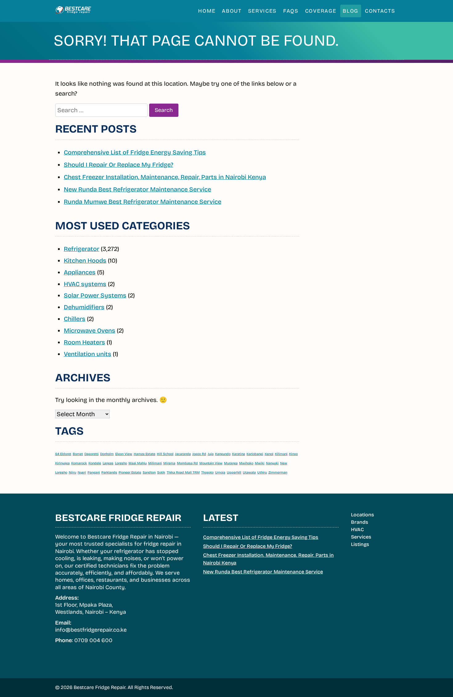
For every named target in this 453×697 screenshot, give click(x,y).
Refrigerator (81, 248)
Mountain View (210, 463)
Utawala (249, 472)
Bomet (78, 454)
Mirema (169, 463)
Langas (108, 463)
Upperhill (234, 472)
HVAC (357, 529)
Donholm (107, 454)
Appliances (80, 272)
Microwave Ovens (89, 330)
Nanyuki (272, 463)
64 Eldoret (63, 454)
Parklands (109, 472)
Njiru (72, 472)
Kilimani (281, 454)
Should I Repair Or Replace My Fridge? (118, 164)
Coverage (321, 11)
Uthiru (262, 472)
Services (262, 11)
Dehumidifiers (84, 307)
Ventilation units (87, 354)
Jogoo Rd (199, 454)
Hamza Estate (144, 454)
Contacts (380, 11)
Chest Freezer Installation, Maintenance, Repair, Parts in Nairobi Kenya (165, 177)
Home (206, 11)
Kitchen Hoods (85, 260)
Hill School (165, 454)
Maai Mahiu (138, 463)
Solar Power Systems (95, 295)
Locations (362, 515)
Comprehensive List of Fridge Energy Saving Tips (135, 152)
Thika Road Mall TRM (183, 472)
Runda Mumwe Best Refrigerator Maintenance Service (142, 201)
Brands (359, 522)
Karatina (238, 454)
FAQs (291, 11)
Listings (360, 544)
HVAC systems (85, 284)
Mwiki (259, 463)
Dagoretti (91, 454)
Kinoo (293, 454)
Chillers (74, 318)
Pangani (94, 472)
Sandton (149, 472)
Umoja (220, 472)
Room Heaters (84, 342)
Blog (350, 11)
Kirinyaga (62, 463)
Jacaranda (183, 454)
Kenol (269, 454)
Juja (211, 454)
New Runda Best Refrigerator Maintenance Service (137, 189)
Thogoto (207, 472)
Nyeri (82, 472)
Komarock (79, 463)
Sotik (161, 472)
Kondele (94, 463)
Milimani (155, 463)
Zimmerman (277, 472)
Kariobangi (255, 454)
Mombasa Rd (187, 463)
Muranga (231, 463)
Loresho (121, 463)
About (231, 11)
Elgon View (123, 454)
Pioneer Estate (130, 472)
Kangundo (223, 454)
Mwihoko (246, 463)
